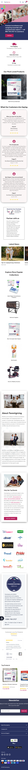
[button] (25, 2)
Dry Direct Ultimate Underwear (10, 684)
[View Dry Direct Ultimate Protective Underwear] (20, 653)
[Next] (25, 649)
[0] (25, 2)
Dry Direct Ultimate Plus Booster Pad (14, 161)
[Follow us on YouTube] (10, 754)
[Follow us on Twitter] (5, 754)
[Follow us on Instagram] (7, 754)
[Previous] (2, 649)
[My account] (23, 2)
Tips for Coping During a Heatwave (10, 262)
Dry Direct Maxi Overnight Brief (14, 195)
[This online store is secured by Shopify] (14, 740)
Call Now (9, 35)
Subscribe (24, 710)
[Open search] (20, 2)
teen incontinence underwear (14, 498)
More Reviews (14, 128)
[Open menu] (2, 2)
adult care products (15, 502)
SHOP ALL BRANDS (10, 518)
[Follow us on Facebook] (2, 754)
